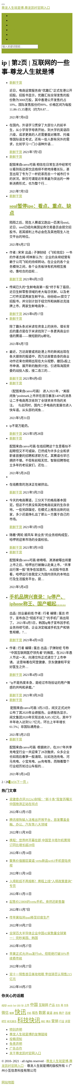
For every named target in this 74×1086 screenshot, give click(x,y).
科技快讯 (15, 39)
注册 (12, 51)
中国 (34, 1004)
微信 (5, 1013)
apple (9, 1005)
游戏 (55, 1013)
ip (22, 1005)
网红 (43, 1021)
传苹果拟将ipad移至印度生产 (29, 917)
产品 (52, 1005)
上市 (26, 1005)
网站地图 (8, 1082)
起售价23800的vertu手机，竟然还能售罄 (37, 901)
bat (14, 1005)
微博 (11, 1013)
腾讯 (48, 1021)
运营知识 (15, 25)
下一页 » (22, 782)
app (4, 1005)
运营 (67, 1021)
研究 (4, 1021)
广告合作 (15, 1048)
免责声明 (15, 1043)
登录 (5, 51)
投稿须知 (15, 1039)
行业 (61, 1021)
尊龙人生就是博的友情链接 (28, 1034)
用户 (61, 1012)
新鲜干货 (15, 82)
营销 (54, 1021)
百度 (68, 1013)
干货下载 (15, 34)
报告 (35, 1012)
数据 (42, 1013)
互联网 (43, 1005)
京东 (58, 1005)
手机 (29, 1013)
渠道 (49, 1012)
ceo (19, 1005)
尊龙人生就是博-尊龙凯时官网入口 (26, 7)
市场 (66, 1005)
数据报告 (15, 30)
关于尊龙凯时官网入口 (25, 1053)
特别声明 (15, 1029)
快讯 (20, 1012)
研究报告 (12, 1021)
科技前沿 (15, 20)
